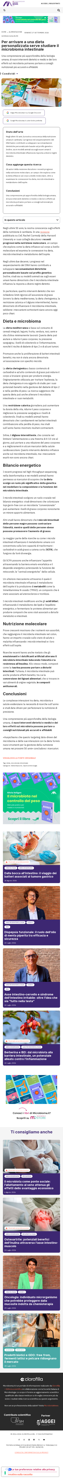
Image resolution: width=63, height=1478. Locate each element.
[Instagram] (24, 1439)
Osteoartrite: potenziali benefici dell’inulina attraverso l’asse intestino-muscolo (31, 1243)
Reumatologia (29, 1234)
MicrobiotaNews (51, 1405)
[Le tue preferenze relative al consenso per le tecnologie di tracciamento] (5, 1473)
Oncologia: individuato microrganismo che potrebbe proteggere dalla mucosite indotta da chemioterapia (30, 1300)
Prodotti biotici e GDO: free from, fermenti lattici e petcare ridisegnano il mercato (30, 1358)
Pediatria (27, 1176)
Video (30, 922)
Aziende (9, 1350)
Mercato (20, 1350)
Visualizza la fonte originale (19, 758)
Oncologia (11, 868)
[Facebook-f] (19, 1439)
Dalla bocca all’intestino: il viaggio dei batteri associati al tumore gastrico (30, 874)
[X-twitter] (39, 1439)
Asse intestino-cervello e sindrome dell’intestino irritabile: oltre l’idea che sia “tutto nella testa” (30, 998)
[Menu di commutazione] (4, 10)
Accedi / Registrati (50, 3)
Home (3, 32)
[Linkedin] (29, 1439)
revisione (45, 231)
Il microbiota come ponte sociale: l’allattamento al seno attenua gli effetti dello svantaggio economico (28, 1185)
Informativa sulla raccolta (18, 1474)
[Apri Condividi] (17, 73)
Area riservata (26, 868)
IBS (7, 927)
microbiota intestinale (19, 763)
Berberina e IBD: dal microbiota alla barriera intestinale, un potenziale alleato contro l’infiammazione (28, 1056)
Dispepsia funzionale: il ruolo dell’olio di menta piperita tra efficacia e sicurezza (30, 935)
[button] (58, 10)
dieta (8, 763)
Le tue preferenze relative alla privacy (33, 1469)
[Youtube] (44, 1439)
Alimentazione (15, 32)
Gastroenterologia (30, 766)
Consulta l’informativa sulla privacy (31, 1452)
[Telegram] (34, 1439)
